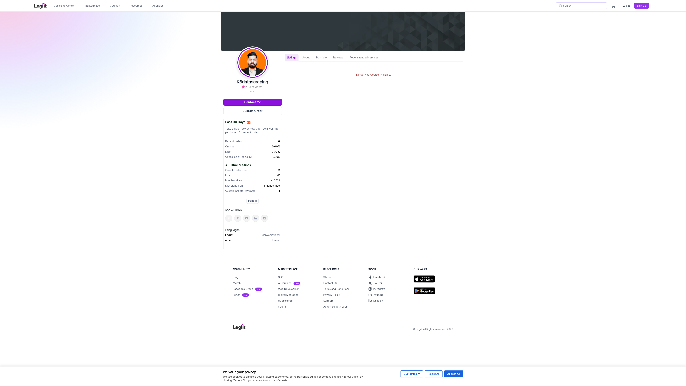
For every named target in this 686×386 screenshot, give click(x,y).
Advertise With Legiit (335, 306)
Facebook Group (246, 289)
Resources (136, 5)
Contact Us (330, 283)
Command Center (64, 5)
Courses (115, 5)
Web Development (289, 289)
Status (327, 277)
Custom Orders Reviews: (240, 190)
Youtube (378, 294)
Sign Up (641, 5)
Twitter (377, 283)
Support (328, 300)
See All (282, 306)
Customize (410, 373)
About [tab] (306, 57)
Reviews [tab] (338, 57)
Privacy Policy (331, 294)
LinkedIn (378, 300)
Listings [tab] (291, 57)
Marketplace (92, 5)
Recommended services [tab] (364, 57)
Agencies (157, 5)
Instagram (379, 289)
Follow (252, 200)
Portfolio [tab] (321, 57)
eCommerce (285, 300)
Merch (237, 283)
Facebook (379, 277)
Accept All (453, 373)
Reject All (433, 373)
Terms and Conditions (336, 289)
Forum (240, 294)
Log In (626, 5)
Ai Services (288, 283)
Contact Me (252, 102)
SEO (280, 277)
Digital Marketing (288, 294)
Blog (235, 277)
